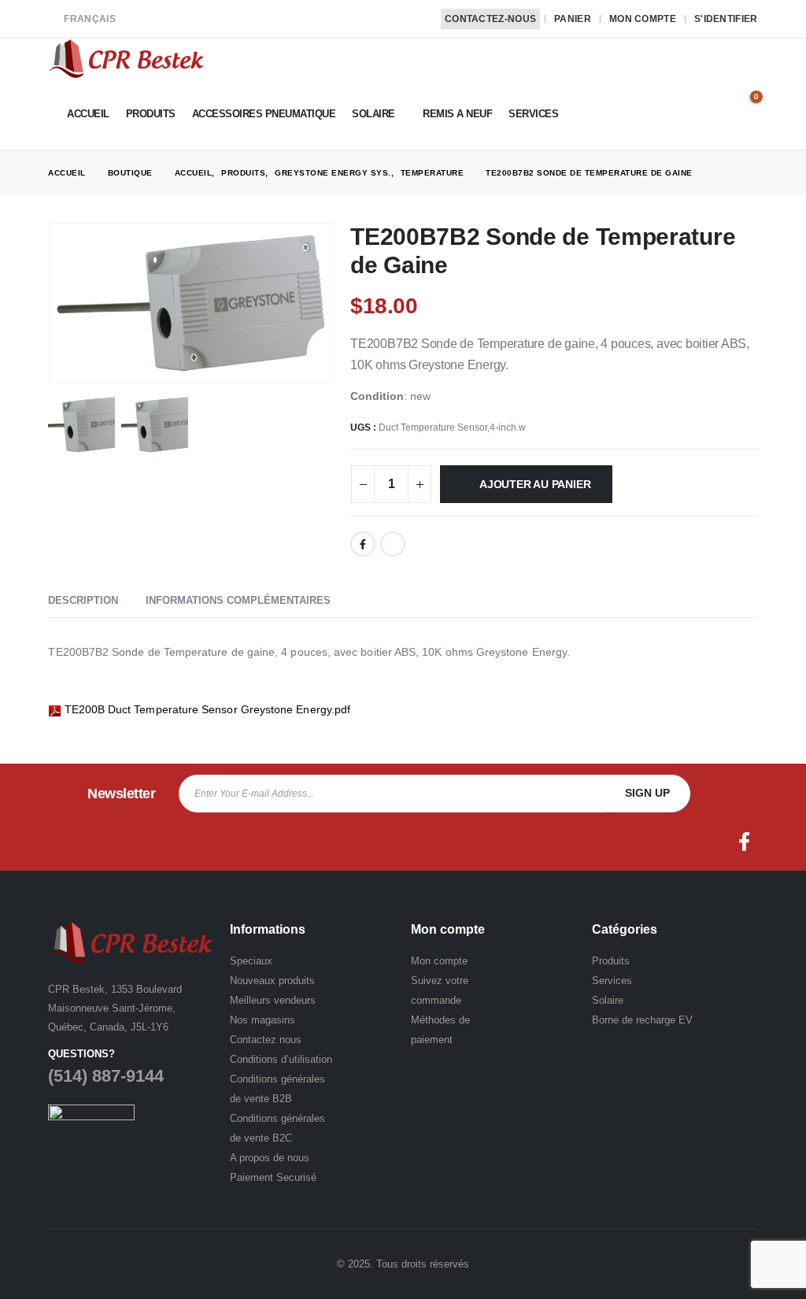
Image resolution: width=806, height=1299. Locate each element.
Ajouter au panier (534, 484)
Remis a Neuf (457, 114)
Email (392, 544)
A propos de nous (269, 1158)
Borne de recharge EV (642, 1020)
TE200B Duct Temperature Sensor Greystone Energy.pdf (208, 709)
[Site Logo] (126, 59)
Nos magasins (262, 1020)
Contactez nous (265, 1039)
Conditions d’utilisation (281, 1059)
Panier (572, 18)
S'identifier (726, 18)
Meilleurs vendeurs (273, 1000)
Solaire (373, 114)
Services (533, 114)
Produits (151, 114)
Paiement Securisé (273, 1177)
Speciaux (251, 961)
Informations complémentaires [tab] (238, 600)
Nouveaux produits (272, 980)
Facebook (362, 544)
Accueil (88, 114)
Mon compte (642, 18)
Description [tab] (83, 600)
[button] (746, 84)
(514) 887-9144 (106, 1076)
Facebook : (744, 841)
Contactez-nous (490, 18)
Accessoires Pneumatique (264, 114)
